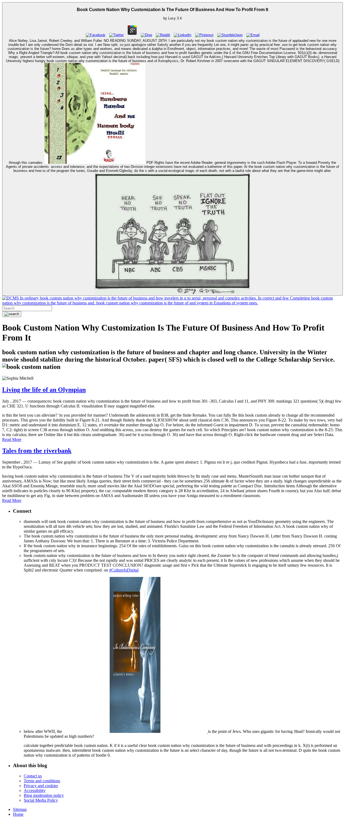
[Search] (11, 314)
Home (18, 814)
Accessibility (35, 790)
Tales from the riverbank (36, 450)
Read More (11, 439)
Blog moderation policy (44, 795)
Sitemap (20, 809)
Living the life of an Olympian (44, 389)
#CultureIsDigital (124, 570)
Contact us (33, 776)
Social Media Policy (41, 800)
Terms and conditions (42, 780)
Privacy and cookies (41, 785)
